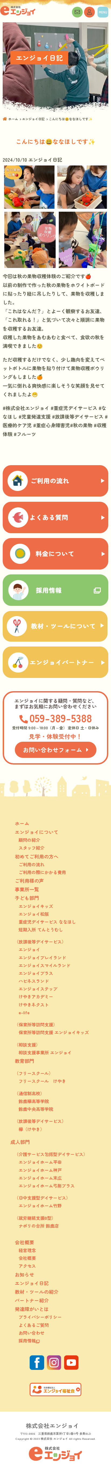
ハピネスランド (34, 981)
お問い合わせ (77, 12)
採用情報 (27, 1340)
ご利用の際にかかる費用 (42, 872)
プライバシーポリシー (40, 1317)
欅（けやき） (31, 1129)
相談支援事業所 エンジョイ (45, 1052)
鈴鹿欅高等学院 (34, 1101)
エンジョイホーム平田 (40, 1162)
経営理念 (27, 1250)
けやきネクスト (34, 1004)
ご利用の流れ (31, 864)
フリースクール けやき (42, 1081)
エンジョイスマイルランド (44, 965)
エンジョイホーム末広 (40, 1178)
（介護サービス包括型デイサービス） (51, 1154)
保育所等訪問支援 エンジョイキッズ (54, 1032)
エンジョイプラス (36, 973)
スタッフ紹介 (31, 847)
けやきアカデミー (36, 996)
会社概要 (27, 1258)
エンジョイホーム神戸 (40, 1170)
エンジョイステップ (38, 988)
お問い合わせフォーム (52, 749)
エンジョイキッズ (36, 906)
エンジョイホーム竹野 (40, 1205)
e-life (24, 1012)
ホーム (13, 119)
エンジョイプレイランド (42, 957)
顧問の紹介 (29, 840)
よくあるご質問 (34, 1325)
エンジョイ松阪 (34, 914)
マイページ (89, 12)
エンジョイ (29, 949)
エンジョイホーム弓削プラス (47, 1185)
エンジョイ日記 (33, 119)
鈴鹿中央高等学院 (36, 1109)
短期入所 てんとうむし (41, 929)
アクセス (27, 1266)
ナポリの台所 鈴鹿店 (39, 1225)
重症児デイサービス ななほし (47, 921)
